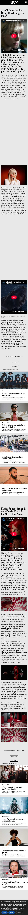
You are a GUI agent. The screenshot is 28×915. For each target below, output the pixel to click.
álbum (3, 193)
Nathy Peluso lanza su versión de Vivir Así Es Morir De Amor (13, 511)
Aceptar (4, 912)
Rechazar (11, 912)
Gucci (20, 333)
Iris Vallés (13, 684)
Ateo (24, 579)
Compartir (14, 363)
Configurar (19, 912)
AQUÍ (20, 909)
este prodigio (11, 320)
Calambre (9, 577)
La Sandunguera (9, 618)
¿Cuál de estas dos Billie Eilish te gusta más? (13, 13)
